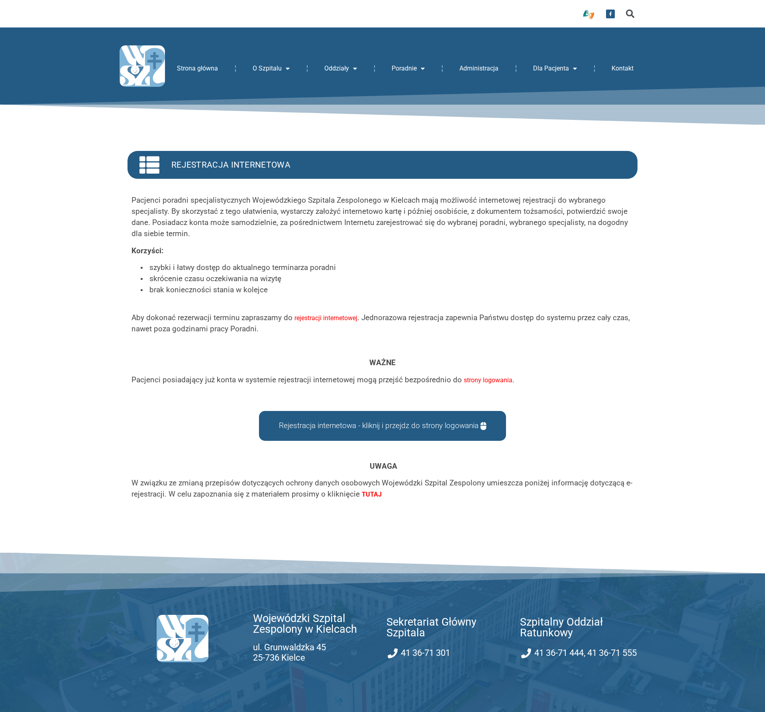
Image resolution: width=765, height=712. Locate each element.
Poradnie (404, 68)
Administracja (478, 68)
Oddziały (336, 68)
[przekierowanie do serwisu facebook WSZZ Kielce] (610, 14)
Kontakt (623, 68)
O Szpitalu (267, 68)
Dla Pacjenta (551, 68)
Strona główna (197, 68)
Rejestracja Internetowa (230, 165)
